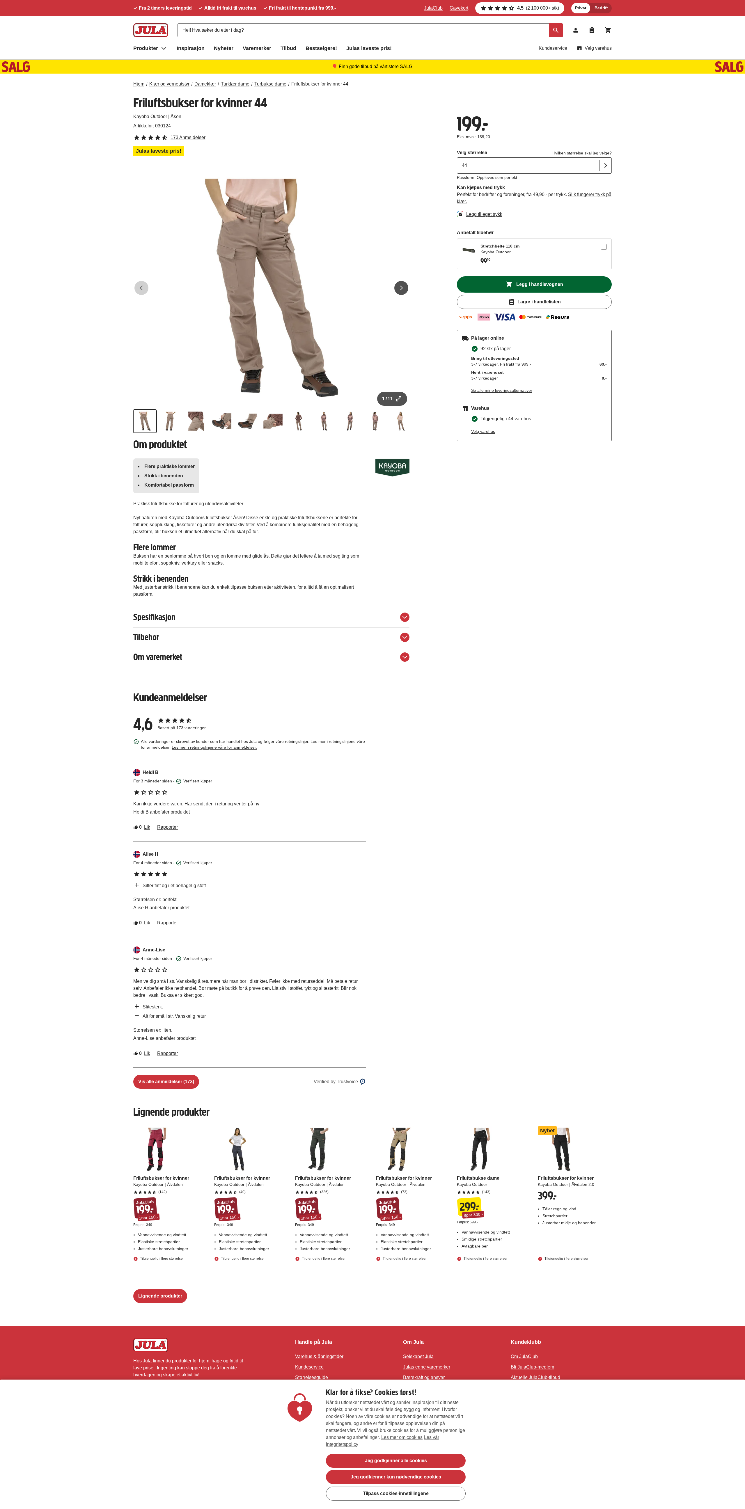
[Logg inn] (576, 30)
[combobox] (370, 30)
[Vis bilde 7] (298, 421)
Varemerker (257, 48)
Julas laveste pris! (369, 48)
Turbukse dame (270, 83)
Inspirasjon (191, 48)
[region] (372, 1444)
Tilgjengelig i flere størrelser (161, 1259)
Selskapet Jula (418, 1356)
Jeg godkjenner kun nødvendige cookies (396, 1476)
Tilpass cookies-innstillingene (396, 1493)
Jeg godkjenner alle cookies (396, 1460)
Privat (580, 8)
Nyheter (223, 48)
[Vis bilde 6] (273, 421)
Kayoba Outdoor (150, 116)
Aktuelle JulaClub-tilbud (535, 1377)
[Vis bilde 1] (145, 421)
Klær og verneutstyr (169, 83)
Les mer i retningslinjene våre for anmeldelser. (214, 747)
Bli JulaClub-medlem (532, 1366)
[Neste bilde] (401, 288)
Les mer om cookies (402, 1437)
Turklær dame (235, 83)
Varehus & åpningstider (319, 1356)
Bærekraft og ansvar (424, 1377)
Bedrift (601, 8)
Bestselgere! (321, 48)
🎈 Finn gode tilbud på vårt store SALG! (373, 66)
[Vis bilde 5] (247, 421)
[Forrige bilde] (141, 288)
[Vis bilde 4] (221, 421)
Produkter (145, 48)
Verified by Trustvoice (336, 1081)
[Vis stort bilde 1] (271, 288)
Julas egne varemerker (426, 1366)
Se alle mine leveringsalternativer (501, 390)
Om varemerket (157, 657)
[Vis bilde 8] (324, 421)
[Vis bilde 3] (196, 421)
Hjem (138, 83)
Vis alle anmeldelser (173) (166, 1081)
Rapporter (167, 827)
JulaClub (433, 8)
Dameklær (205, 83)
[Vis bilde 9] (349, 421)
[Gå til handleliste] (592, 30)
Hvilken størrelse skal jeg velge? (582, 153)
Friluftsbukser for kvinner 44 (319, 83)
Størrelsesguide (311, 1377)
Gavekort (459, 8)
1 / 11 (387, 398)
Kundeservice (553, 48)
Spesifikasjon (154, 617)
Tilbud (288, 48)
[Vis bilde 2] (170, 421)
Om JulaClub (524, 1356)
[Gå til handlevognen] (608, 30)
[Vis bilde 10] (375, 421)
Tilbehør (146, 637)
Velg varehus (598, 48)
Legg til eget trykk (484, 214)
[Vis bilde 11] (401, 421)
